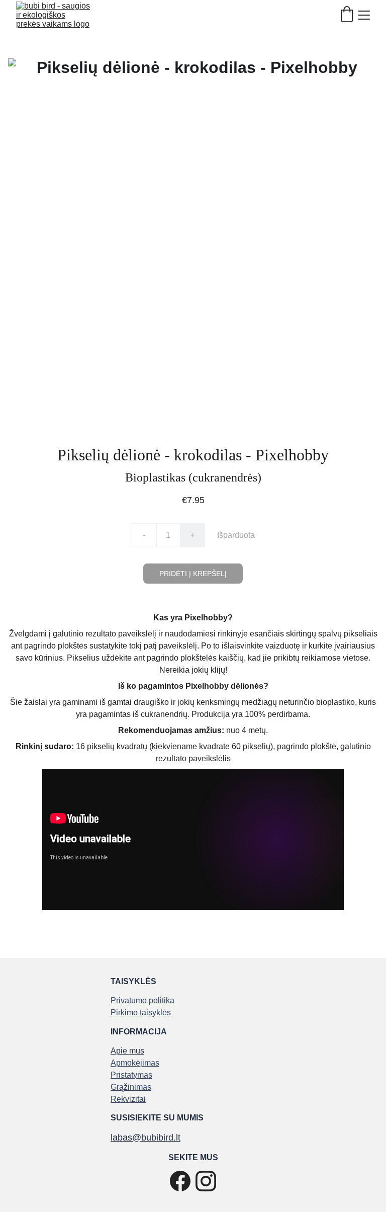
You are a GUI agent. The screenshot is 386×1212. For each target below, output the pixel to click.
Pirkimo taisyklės (141, 1012)
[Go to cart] (346, 15)
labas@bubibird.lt (145, 1138)
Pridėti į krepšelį (193, 574)
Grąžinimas (131, 1087)
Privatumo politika (142, 1000)
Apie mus (127, 1050)
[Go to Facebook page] (180, 1181)
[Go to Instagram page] (206, 1181)
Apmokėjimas (135, 1063)
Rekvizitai (128, 1099)
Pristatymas (131, 1075)
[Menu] (364, 15)
